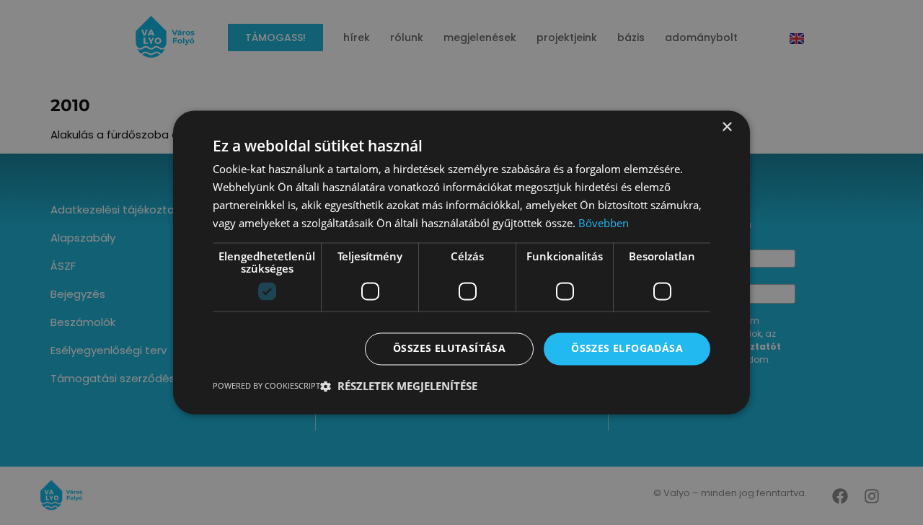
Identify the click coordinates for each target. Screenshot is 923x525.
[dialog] (461, 262)
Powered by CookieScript (266, 386)
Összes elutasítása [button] (449, 349)
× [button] (726, 127)
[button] (398, 386)
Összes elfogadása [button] (627, 349)
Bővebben (603, 223)
